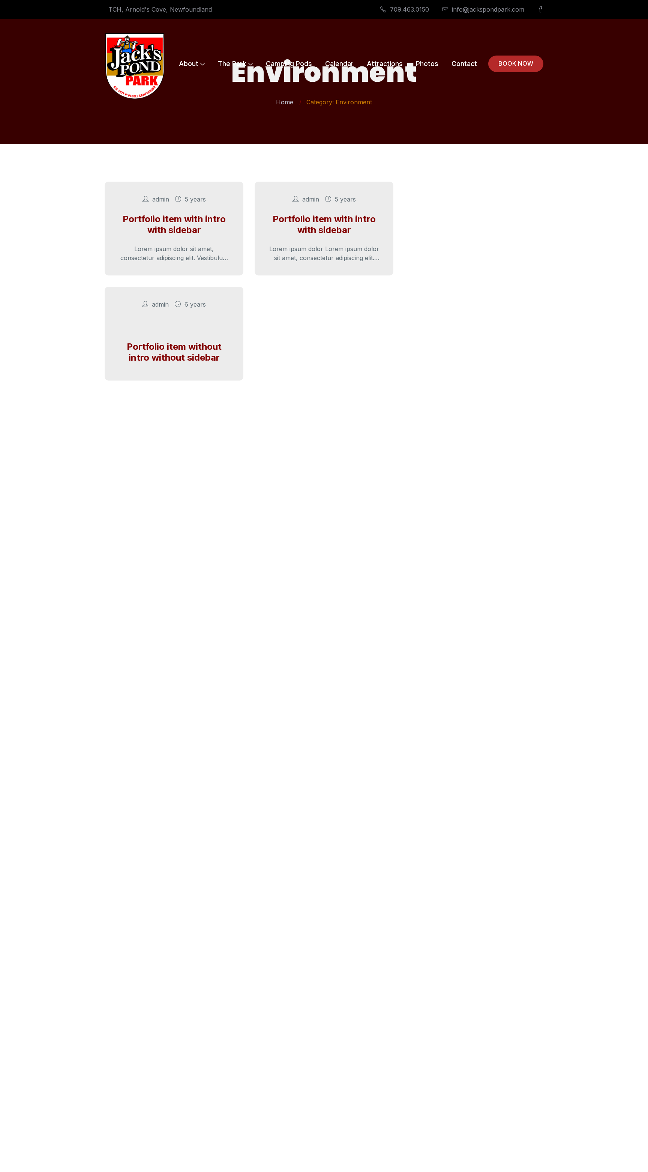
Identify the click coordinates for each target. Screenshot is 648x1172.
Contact (464, 64)
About (188, 64)
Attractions (385, 64)
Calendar (339, 64)
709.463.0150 (409, 9)
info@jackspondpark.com (488, 9)
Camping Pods (289, 64)
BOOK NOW (515, 63)
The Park (232, 64)
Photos (427, 64)
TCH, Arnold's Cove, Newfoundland (160, 9)
